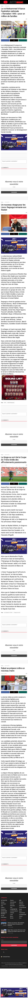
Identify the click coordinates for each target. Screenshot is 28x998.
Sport (20, 911)
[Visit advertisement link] (14, 142)
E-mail (14, 186)
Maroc (11, 916)
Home (2, 6)
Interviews (12, 905)
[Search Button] (26, 2)
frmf (5, 402)
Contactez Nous (6, 956)
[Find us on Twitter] (3, 952)
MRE (20, 900)
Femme (12, 900)
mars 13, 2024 (3, 19)
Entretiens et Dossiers (4, 913)
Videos (20, 916)
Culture (2, 907)
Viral (20, 918)
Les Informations (14, 911)
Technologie (22, 912)
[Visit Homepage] (16, 2)
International (13, 902)
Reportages (22, 905)
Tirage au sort (17, 612)
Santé (20, 909)
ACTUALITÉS (7, 6)
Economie (3, 909)
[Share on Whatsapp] (23, 40)
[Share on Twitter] (14, 40)
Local (11, 914)
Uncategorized (22, 914)
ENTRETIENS (4, 911)
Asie (2, 905)
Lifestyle (12, 912)
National (21, 902)
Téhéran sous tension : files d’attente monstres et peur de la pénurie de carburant (15, 924)
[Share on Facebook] (5, 40)
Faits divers (3, 917)
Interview (12, 903)
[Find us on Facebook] (1, 952)
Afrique (2, 902)
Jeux (11, 907)
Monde (11, 918)
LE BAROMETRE (13, 909)
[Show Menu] (1, 2)
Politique (21, 903)
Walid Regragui (11, 402)
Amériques (3, 903)
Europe (2, 915)
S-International (22, 907)
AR (5, 2)
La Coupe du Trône (8, 612)
